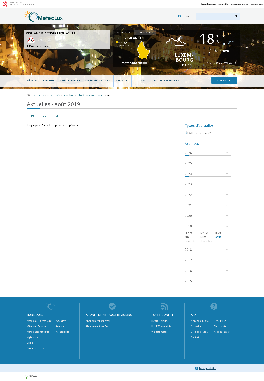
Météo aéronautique (98, 80)
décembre (206, 241)
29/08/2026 (144, 32)
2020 (188, 215)
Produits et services (166, 80)
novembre (191, 241)
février (204, 232)
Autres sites (257, 4)
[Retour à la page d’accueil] (43, 20)
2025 (188, 163)
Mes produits (207, 368)
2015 (188, 281)
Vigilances (122, 80)
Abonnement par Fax (97, 326)
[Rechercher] (236, 16)
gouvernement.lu (239, 4)
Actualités (68, 95)
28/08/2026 (123, 32)
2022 (188, 194)
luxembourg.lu (208, 4)
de (187, 16)
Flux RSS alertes (160, 320)
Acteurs (60, 326)
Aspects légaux (222, 331)
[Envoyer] (56, 116)
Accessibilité (62, 331)
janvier (189, 232)
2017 (188, 260)
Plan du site (220, 326)
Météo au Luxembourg (40, 80)
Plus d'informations (40, 45)
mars (218, 232)
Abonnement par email (98, 320)
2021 (188, 205)
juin (187, 237)
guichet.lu (223, 4)
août (218, 237)
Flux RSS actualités (161, 326)
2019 (49, 95)
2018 (188, 249)
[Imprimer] (45, 116)
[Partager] (33, 116)
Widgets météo (159, 331)
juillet (203, 237)
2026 (188, 153)
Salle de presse (85, 95)
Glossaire (196, 326)
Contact (195, 337)
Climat (141, 80)
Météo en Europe (70, 80)
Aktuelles (39, 95)
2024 (188, 174)
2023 (188, 184)
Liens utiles (220, 320)
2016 (188, 270)
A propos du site (200, 320)
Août (57, 95)
